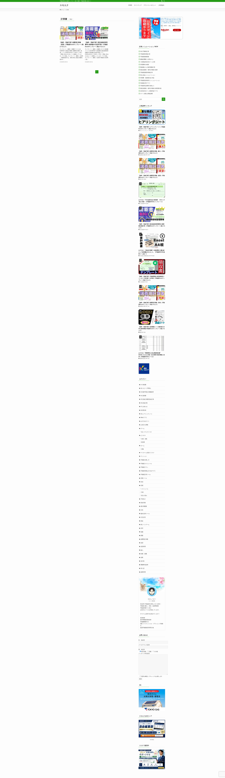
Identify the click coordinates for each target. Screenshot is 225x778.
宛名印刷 (143, 502)
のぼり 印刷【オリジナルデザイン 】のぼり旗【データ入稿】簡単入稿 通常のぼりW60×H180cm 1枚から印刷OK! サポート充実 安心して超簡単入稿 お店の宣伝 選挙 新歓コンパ (171, 21)
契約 (142, 492)
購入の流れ (144, 495)
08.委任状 (143, 410)
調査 (142, 535)
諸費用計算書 (144, 539)
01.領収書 (143, 384)
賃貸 (142, 543)
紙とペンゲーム (145, 524)
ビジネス (143, 435)
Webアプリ (144, 417)
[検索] (164, 1)
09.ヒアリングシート (146, 414)
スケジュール (144, 489)
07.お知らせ (144, 406)
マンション (144, 456)
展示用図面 (144, 506)
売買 (142, 485)
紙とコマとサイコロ (146, 432)
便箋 (142, 449)
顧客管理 (143, 572)
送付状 (142, 561)
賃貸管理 (143, 546)
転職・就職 (144, 439)
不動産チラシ (144, 467)
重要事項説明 (144, 565)
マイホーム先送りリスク (147, 452)
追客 (142, 557)
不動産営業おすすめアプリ (148, 471)
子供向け (143, 499)
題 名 (142, 649)
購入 (142, 550)
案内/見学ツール (145, 513)
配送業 (143, 442)
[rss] (162, 1)
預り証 (142, 568)
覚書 (142, 532)
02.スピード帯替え (146, 388)
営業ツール (144, 478)
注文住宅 (143, 517)
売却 (142, 482)
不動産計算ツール (146, 474)
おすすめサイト (145, 421)
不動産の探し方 (145, 460)
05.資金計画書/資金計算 (147, 399)
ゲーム (142, 428)
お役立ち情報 (144, 425)
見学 (142, 528)
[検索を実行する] (163, 99)
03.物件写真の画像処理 (147, 392)
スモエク (64, 5)
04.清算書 (143, 395)
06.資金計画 (144, 403)
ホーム (142, 445)
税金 (142, 521)
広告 (142, 510)
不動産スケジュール (146, 463)
